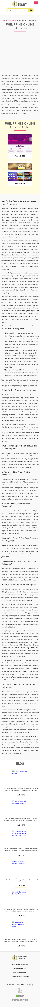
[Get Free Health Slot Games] (20, 777)
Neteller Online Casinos (20, 965)
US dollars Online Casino (20, 976)
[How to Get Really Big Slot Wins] (20, 898)
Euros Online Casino (20, 972)
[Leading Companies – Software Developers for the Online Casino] (20, 838)
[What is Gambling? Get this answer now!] (20, 868)
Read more (21, 795)
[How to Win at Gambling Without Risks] (20, 928)
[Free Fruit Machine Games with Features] (20, 807)
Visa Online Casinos (20, 969)
